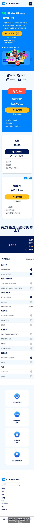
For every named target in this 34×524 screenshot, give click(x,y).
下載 (3, 491)
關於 (3, 501)
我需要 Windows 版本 (10, 47)
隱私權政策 (5, 503)
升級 (3, 494)
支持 (3, 506)
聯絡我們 (4, 509)
